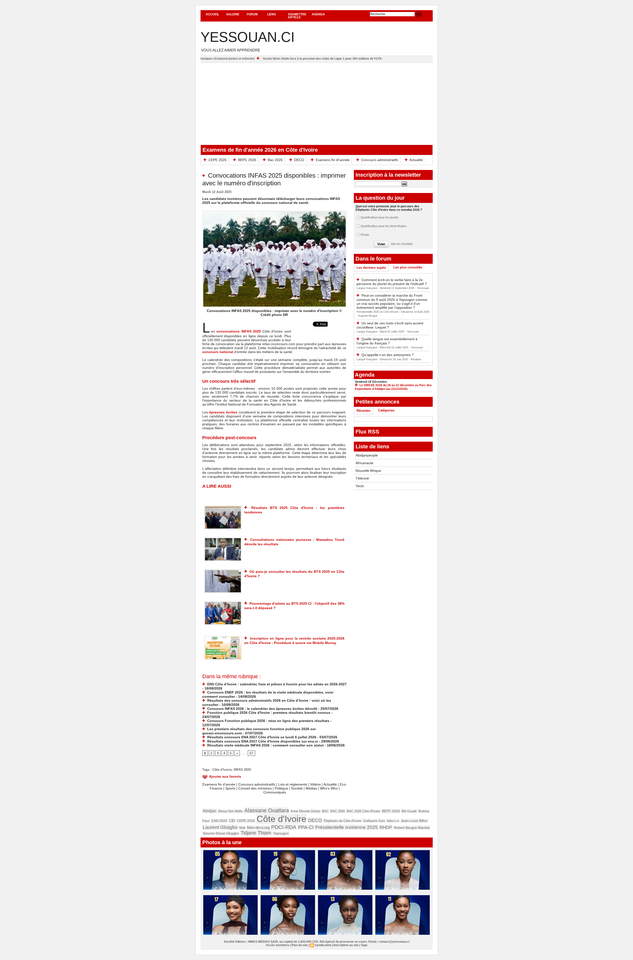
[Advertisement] (317, 100)
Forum (252, 14)
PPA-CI (306, 827)
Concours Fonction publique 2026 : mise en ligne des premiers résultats (267, 721)
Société (297, 788)
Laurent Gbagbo (220, 827)
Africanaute (364, 463)
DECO (299, 160)
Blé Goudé (409, 811)
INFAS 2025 (242, 769)
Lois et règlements (293, 784)
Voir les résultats (402, 244)
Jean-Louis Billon (414, 821)
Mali (242, 828)
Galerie (232, 14)
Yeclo (360, 486)
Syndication (323, 945)
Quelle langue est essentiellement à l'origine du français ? (387, 341)
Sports (230, 788)
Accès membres (277, 945)
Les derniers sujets (371, 267)
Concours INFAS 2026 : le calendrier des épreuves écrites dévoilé (261, 709)
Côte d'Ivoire (222, 769)
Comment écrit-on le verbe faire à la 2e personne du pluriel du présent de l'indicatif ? (392, 282)
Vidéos (315, 784)
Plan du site (300, 945)
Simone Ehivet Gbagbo (221, 833)
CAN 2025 (219, 821)
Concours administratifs (379, 160)
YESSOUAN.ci (248, 37)
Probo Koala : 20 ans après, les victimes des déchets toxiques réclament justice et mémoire (228, 58)
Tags (364, 945)
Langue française (367, 288)
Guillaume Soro (374, 821)
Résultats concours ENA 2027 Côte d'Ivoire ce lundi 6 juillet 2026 (261, 737)
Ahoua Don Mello (230, 811)
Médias (311, 788)
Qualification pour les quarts (379, 217)
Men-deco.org (258, 827)
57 (251, 753)
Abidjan (209, 811)
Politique (281, 788)
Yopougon (281, 833)
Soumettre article (297, 16)
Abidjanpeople (367, 455)
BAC (325, 811)
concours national (217, 352)
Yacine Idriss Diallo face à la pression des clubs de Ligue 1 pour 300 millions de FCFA (360, 58)
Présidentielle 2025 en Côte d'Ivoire (378, 311)
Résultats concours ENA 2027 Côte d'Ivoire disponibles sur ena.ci (262, 741)
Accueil (212, 14)
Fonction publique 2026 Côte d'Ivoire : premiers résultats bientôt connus (268, 713)
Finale (365, 235)
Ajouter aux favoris (225, 776)
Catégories (386, 410)
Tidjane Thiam (256, 833)
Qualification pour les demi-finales (384, 226)
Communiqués (274, 792)
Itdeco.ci (393, 821)
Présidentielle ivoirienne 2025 (346, 827)
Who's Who (329, 788)
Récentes (363, 410)
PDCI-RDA (283, 827)
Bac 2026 (275, 160)
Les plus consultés (407, 267)
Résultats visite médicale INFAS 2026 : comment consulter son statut (265, 745)
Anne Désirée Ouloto (305, 811)
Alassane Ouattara (266, 810)
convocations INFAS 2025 (238, 331)
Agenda (318, 14)
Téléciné (362, 478)
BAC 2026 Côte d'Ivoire (363, 811)
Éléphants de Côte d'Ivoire (342, 821)
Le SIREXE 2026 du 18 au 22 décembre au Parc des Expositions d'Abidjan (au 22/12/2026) (393, 387)
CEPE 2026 (217, 160)
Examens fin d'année (219, 784)
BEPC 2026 (247, 160)
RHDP (386, 827)
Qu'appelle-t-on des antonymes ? (388, 355)
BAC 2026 (337, 811)
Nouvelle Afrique (368, 471)
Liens (271, 14)
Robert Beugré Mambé (412, 828)
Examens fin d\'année (333, 160)
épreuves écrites (223, 412)
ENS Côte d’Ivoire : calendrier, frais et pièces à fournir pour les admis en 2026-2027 (276, 684)
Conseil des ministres (255, 788)
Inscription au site (346, 945)
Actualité (416, 160)
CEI (232, 820)
